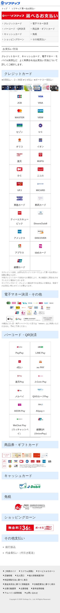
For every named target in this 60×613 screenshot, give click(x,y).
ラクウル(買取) (26, 571)
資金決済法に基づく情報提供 (16, 584)
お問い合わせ (32, 593)
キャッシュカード (13, 34)
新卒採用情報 (38, 588)
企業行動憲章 (10, 588)
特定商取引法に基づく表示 (16, 580)
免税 (34, 34)
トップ (4, 8)
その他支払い (39, 39)
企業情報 (24, 588)
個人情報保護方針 (36, 575)
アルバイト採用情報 (13, 593)
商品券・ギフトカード (43, 28)
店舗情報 (8, 575)
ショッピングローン (14, 39)
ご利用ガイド (10, 571)
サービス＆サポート (46, 571)
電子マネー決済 (40, 23)
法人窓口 (20, 575)
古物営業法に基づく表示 (44, 584)
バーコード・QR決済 (14, 28)
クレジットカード (13, 23)
